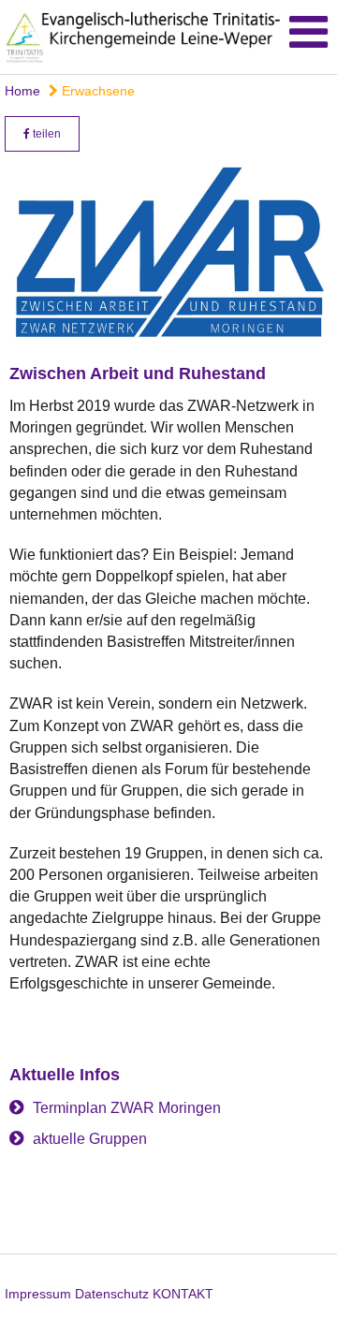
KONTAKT (183, 1293)
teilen (45, 133)
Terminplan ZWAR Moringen (127, 1108)
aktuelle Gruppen (90, 1139)
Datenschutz (112, 1293)
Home (22, 90)
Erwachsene (96, 90)
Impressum (38, 1293)
